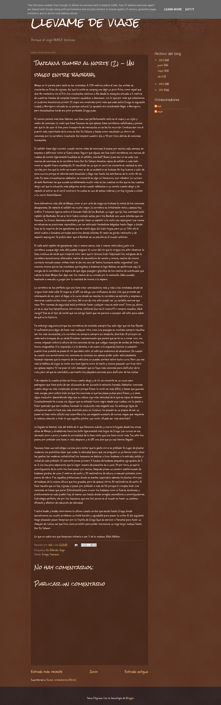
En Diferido (52, 550)
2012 (162, 84)
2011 (161, 90)
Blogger (130, 698)
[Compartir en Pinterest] (95, 545)
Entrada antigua (136, 671)
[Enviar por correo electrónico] (82, 545)
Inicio (94, 671)
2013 (162, 60)
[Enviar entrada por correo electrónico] (75, 545)
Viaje (62, 550)
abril (161, 76)
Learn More (173, 9)
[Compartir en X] (88, 545)
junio (161, 65)
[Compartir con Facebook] (92, 545)
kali (159, 106)
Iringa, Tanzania (50, 554)
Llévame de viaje (85, 22)
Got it (189, 9)
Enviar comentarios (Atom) (61, 680)
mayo (161, 71)
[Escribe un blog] (85, 545)
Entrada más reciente (46, 671)
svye (160, 111)
